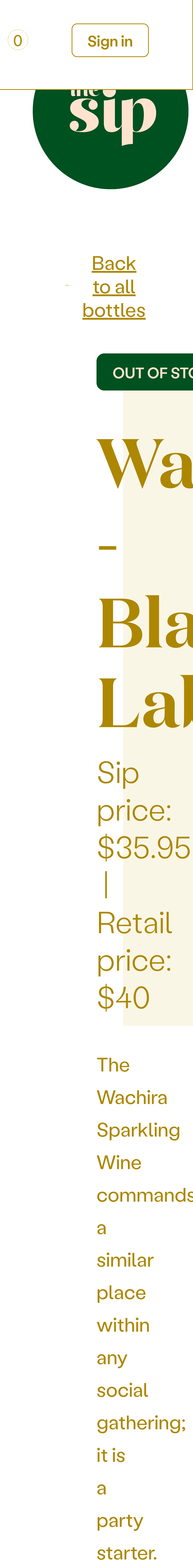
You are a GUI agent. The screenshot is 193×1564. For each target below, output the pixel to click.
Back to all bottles (105, 285)
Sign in (110, 40)
